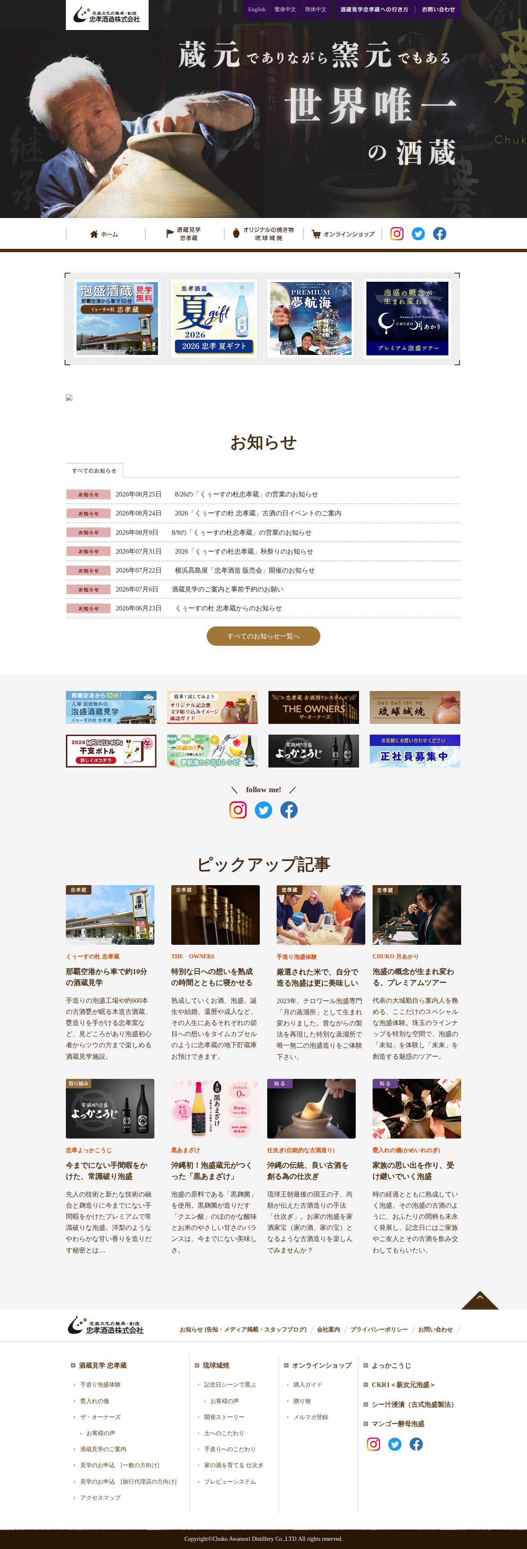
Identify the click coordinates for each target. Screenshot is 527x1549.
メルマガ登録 (311, 1417)
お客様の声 (100, 1433)
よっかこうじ (391, 1365)
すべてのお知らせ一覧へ (263, 636)
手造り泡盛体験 (100, 1385)
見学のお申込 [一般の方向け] (119, 1465)
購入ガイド (308, 1385)
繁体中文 (285, 9)
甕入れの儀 (94, 1401)
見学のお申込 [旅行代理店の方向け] (128, 1482)
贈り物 (302, 1401)
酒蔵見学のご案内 (103, 1449)
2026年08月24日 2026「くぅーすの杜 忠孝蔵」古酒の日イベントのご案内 (228, 513)
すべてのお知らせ (94, 470)
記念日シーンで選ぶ (230, 1385)
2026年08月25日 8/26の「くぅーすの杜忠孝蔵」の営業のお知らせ (217, 494)
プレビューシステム (230, 1482)
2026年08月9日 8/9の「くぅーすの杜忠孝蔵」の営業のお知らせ (214, 532)
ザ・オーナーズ (100, 1417)
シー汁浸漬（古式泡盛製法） (414, 1404)
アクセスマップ (100, 1498)
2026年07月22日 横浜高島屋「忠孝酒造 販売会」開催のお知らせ (215, 570)
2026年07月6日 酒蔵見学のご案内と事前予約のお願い (200, 589)
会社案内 (328, 1329)
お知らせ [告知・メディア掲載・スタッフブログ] (243, 1329)
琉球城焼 (216, 1365)
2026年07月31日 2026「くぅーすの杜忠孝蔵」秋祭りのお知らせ (214, 551)
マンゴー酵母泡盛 (398, 1423)
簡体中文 (315, 9)
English (257, 9)
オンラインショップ (322, 1365)
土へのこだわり (224, 1433)
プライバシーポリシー (379, 1329)
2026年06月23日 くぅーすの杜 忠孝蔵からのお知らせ (199, 608)
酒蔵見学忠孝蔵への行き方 (375, 9)
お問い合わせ (438, 9)
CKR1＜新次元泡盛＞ (404, 1384)
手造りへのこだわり (230, 1449)
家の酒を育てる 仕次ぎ (234, 1465)
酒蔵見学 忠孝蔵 (103, 1365)
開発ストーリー (224, 1417)
